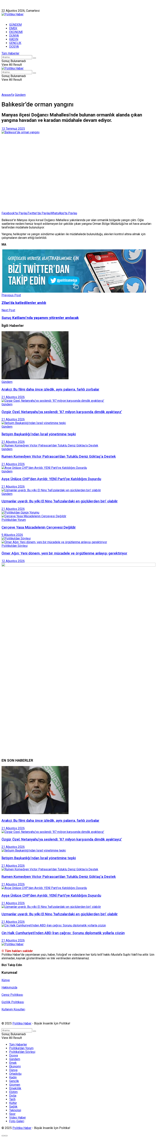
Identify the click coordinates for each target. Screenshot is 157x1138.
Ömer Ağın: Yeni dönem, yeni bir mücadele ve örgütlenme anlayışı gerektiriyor (64, 553)
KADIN (13, 39)
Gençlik (14, 1081)
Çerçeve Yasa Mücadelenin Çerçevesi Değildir (39, 527)
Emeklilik (15, 1088)
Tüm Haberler (10, 53)
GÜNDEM (15, 25)
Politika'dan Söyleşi (15, 546)
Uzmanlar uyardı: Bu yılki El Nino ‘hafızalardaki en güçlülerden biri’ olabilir (60, 501)
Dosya (13, 1055)
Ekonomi (15, 1066)
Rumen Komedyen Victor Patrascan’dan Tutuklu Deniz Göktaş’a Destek (59, 456)
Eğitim (13, 1092)
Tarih (12, 1099)
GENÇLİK (15, 43)
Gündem (20, 95)
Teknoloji (15, 1110)
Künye (6, 7)
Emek (13, 1063)
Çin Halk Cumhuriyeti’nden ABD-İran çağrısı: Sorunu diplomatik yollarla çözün (63, 933)
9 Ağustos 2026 (12, 535)
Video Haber (17, 1117)
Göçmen (14, 1085)
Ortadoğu (15, 1074)
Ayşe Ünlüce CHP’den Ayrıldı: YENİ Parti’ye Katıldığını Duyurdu (51, 479)
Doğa (12, 1095)
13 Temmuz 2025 (13, 128)
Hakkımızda (20, 7)
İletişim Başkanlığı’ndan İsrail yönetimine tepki (39, 434)
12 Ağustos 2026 (13, 561)
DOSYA (14, 46)
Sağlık (13, 1106)
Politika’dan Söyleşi (22, 1052)
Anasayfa (8, 95)
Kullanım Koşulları (13, 1009)
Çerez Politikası (12, 995)
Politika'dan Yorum (14, 520)
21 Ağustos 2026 (13, 397)
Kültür (13, 1103)
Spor (12, 1114)
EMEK (13, 28)
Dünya (13, 1070)
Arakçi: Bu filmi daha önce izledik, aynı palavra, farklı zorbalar (50, 389)
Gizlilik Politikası (13, 1002)
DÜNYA (14, 35)
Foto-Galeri (16, 1121)
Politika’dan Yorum (21, 1048)
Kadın (13, 1077)
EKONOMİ (16, 32)
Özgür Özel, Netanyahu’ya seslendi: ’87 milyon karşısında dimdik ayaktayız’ (62, 412)
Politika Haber (21, 1023)
